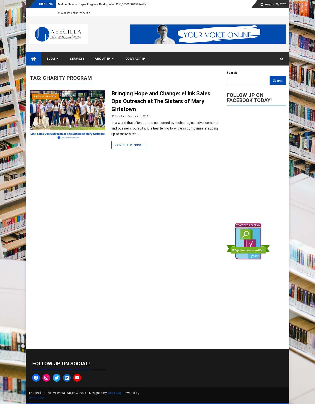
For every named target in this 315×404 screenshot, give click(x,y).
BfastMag (115, 393)
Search (232, 72)
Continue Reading (128, 145)
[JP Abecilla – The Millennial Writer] (33, 59)
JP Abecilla (118, 116)
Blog (50, 58)
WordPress (36, 398)
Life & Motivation (45, 96)
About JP (102, 58)
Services (77, 58)
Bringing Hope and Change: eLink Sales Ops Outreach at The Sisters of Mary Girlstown (160, 101)
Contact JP (135, 58)
